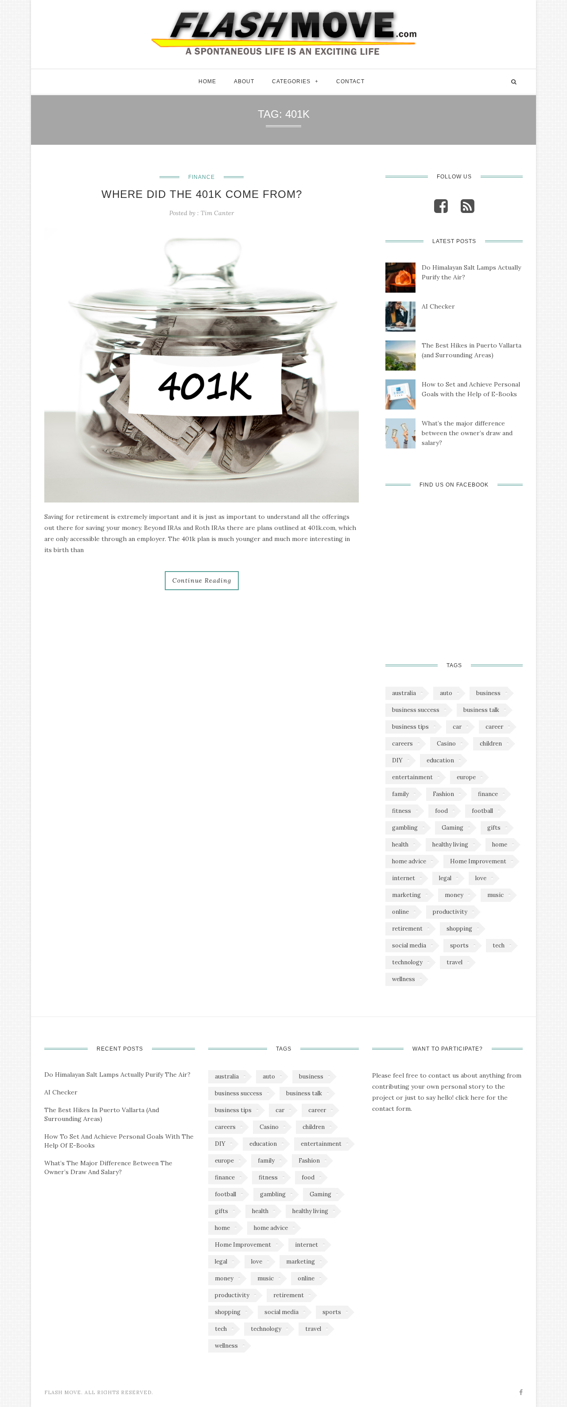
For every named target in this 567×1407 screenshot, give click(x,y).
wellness (403, 979)
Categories (291, 81)
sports (459, 945)
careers (402, 743)
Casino (446, 743)
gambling (405, 827)
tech (499, 945)
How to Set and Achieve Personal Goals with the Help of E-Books (471, 389)
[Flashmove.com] (283, 32)
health (400, 844)
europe (466, 777)
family (400, 794)
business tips (410, 727)
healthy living (450, 844)
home (499, 844)
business (488, 693)
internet (403, 878)
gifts (494, 827)
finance (488, 794)
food (441, 811)
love (480, 878)
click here (470, 1098)
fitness (401, 811)
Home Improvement (478, 861)
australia (404, 693)
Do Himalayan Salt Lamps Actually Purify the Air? (471, 272)
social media (409, 945)
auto (446, 693)
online (400, 912)
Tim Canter (217, 213)
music (495, 895)
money (454, 895)
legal (445, 878)
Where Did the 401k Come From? (201, 194)
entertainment (412, 777)
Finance (201, 177)
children (491, 743)
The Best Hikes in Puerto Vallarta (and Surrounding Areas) (471, 350)
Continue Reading (201, 580)
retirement (407, 928)
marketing (406, 895)
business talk (481, 710)
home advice (409, 861)
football (482, 811)
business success (415, 710)
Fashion (443, 794)
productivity (450, 912)
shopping (459, 928)
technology (407, 962)
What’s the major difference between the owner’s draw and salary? (467, 433)
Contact (350, 81)
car (457, 727)
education (440, 760)
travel (454, 962)
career (494, 727)
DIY (397, 760)
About (244, 81)
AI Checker (438, 306)
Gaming (452, 827)
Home (207, 81)
